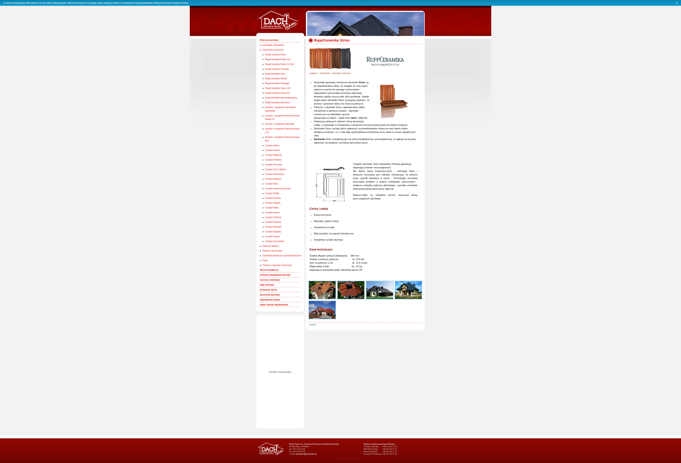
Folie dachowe (267, 285)
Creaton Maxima (273, 222)
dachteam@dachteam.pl (305, 454)
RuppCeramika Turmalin (277, 69)
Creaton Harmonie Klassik (277, 188)
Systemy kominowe (270, 280)
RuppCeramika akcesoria (277, 102)
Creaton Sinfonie (273, 217)
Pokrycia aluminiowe (272, 251)
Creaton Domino (273, 198)
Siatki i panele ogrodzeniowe (274, 305)
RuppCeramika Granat (276, 78)
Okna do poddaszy (269, 270)
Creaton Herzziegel (274, 241)
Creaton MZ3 (271, 184)
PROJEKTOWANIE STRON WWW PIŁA (347, 459)
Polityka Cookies (180, 3)
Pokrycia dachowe (269, 40)
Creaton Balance (273, 179)
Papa (265, 260)
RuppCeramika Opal (275, 74)
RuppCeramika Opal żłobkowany (281, 98)
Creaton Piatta (272, 193)
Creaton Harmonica (274, 174)
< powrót (312, 325)
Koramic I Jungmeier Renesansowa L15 (282, 131)
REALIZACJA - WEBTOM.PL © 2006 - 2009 (312, 459)
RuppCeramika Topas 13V (278, 88)
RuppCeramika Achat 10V (277, 93)
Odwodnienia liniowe (270, 300)
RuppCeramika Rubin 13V (278, 59)
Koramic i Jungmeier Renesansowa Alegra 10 (282, 117)
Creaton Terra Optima (275, 169)
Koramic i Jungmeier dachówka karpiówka (280, 109)
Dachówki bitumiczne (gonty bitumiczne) (281, 255)
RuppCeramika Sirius (275, 54)
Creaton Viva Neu (273, 164)
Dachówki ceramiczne (273, 50)
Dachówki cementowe (273, 45)
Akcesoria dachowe (270, 295)
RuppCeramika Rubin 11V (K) (279, 64)
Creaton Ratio (272, 207)
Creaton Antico (272, 145)
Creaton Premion (273, 160)
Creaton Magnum (273, 155)
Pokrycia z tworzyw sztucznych (277, 265)
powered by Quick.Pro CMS (376, 459)
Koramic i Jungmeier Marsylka (279, 124)
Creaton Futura (272, 150)
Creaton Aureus (272, 212)
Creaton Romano (273, 227)
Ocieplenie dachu (268, 290)
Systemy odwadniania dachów (275, 275)
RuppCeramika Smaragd (277, 83)
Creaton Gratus (272, 236)
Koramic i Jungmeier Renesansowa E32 (282, 139)
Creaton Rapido (273, 203)
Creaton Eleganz (273, 231)
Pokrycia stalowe (270, 246)
